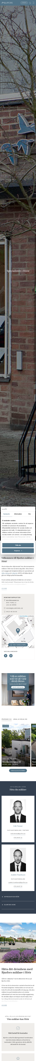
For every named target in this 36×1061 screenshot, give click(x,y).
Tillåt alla (18, 545)
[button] (18, 631)
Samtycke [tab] (6, 514)
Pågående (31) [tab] (7, 719)
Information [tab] (18, 514)
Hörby (7, 573)
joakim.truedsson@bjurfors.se (18, 882)
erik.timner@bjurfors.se (18, 834)
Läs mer (4, 588)
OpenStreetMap (24, 616)
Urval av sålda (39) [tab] (20, 719)
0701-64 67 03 (18, 886)
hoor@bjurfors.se (14, 608)
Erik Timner (18, 826)
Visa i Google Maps (17, 645)
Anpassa (17, 550)
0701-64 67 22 (18, 838)
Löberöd (14, 573)
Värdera (24, 2)
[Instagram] (11, 655)
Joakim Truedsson (18, 875)
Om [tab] (29, 514)
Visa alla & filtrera (18, 770)
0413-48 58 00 (11, 611)
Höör (3, 573)
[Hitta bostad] (30, 3)
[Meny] (33, 2)
